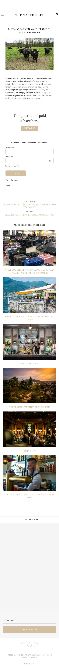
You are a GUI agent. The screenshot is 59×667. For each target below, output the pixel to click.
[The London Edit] (29, 342)
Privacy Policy (45, 655)
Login (7, 185)
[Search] (51, 15)
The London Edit (29, 363)
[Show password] (50, 160)
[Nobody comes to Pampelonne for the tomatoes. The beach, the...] (44, 597)
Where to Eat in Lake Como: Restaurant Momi (29, 318)
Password (9, 157)
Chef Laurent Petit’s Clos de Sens (29, 407)
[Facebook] (23, 644)
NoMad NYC (29, 450)
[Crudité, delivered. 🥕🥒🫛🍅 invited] (15, 538)
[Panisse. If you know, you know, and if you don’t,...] (15, 597)
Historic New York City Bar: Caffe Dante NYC (29, 496)
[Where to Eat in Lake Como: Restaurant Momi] (29, 295)
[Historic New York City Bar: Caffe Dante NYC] (29, 473)
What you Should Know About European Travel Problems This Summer (29, 271)
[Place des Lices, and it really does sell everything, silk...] (44, 567)
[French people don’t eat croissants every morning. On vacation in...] (44, 538)
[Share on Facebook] (27, 195)
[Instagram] (29, 644)
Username (9, 148)
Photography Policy (29, 657)
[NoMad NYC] (29, 429)
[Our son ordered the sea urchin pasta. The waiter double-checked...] (15, 567)
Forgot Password (12, 180)
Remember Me (13, 166)
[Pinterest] (36, 644)
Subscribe (29, 128)
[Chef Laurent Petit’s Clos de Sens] (29, 385)
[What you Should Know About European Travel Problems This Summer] (29, 248)
